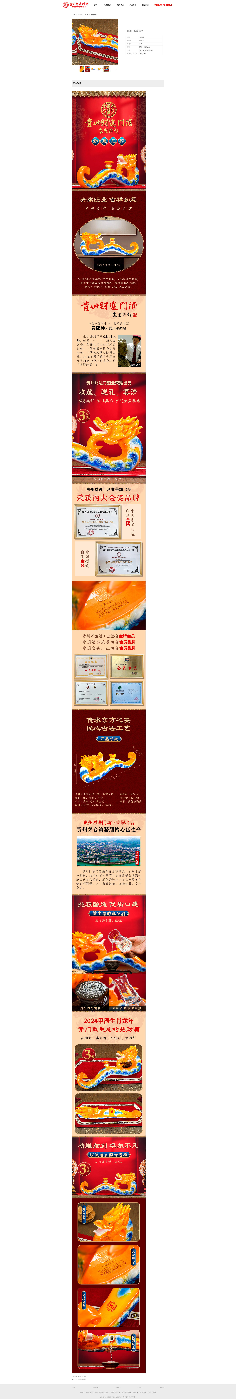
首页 (74, 14)
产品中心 (81, 14)
